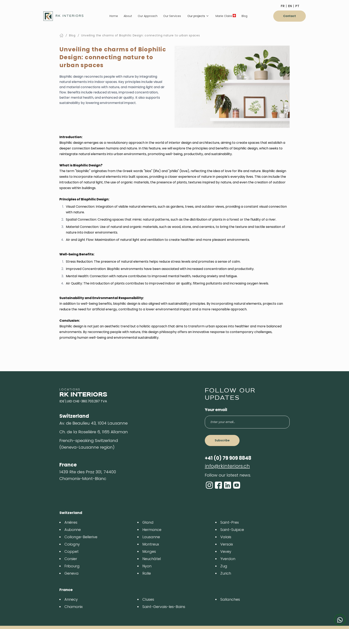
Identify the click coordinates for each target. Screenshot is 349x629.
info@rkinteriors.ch (227, 466)
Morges (149, 551)
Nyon (146, 566)
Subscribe (222, 440)
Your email (216, 409)
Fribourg (72, 566)
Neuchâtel (151, 558)
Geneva (71, 573)
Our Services (172, 16)
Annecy (71, 599)
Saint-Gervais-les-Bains (163, 606)
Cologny (72, 544)
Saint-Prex (229, 522)
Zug (223, 566)
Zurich (225, 573)
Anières (70, 522)
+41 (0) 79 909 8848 (228, 458)
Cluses (148, 599)
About (128, 16)
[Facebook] (218, 485)
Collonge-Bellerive (80, 536)
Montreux (150, 544)
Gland (147, 522)
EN (290, 6)
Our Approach (148, 16)
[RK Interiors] (63, 16)
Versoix (226, 544)
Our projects (196, 16)
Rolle (146, 573)
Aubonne (72, 529)
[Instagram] (209, 485)
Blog (244, 16)
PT (297, 6)
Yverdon (227, 558)
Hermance (151, 529)
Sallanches (230, 599)
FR (283, 6)
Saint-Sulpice (232, 529)
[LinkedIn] (227, 485)
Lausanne (151, 536)
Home (113, 16)
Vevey (225, 551)
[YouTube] (236, 485)
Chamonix (73, 606)
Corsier (70, 558)
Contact (289, 16)
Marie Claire (223, 16)
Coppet (71, 551)
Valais (225, 536)
